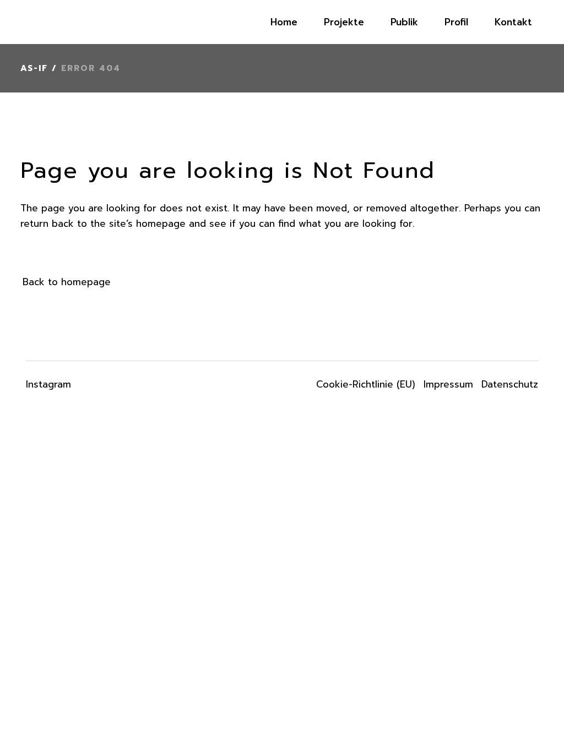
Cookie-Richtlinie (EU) (365, 384)
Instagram (48, 384)
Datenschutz (509, 384)
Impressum (448, 384)
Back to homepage (67, 282)
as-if (34, 68)
